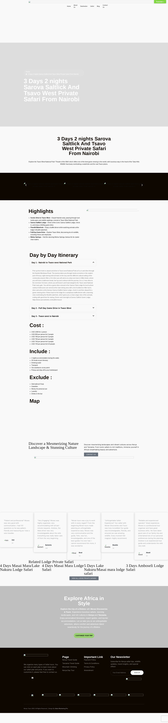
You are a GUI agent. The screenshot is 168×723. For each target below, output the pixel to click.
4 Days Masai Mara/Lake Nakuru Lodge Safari (20, 567)
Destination (83, 6)
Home (69, 6)
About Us (75, 6)
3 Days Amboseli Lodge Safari (145, 567)
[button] (26, 185)
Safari (92, 6)
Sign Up (137, 672)
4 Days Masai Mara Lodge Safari (63, 567)
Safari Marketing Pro (61, 708)
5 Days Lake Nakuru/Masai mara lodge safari (104, 569)
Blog (98, 6)
